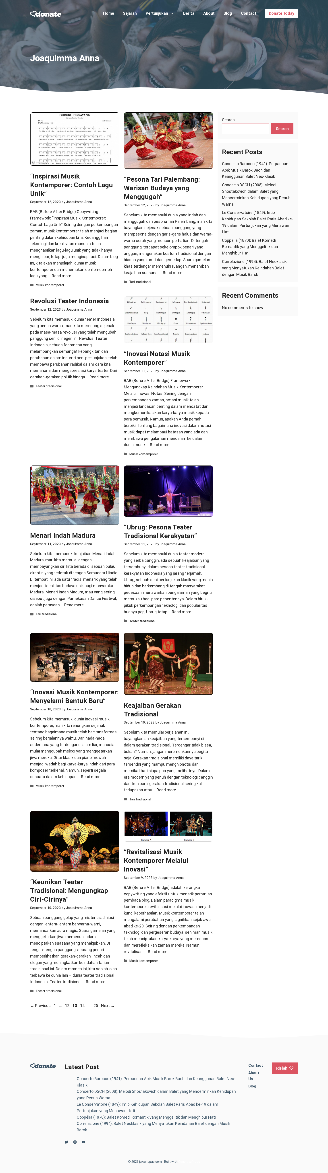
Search (228, 119)
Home (108, 13)
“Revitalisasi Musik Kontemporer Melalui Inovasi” (156, 860)
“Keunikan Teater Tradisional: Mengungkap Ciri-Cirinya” (69, 890)
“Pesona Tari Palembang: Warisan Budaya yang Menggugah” (162, 188)
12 (68, 1005)
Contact (248, 13)
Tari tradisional (140, 282)
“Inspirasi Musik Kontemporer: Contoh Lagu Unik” (71, 184)
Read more (61, 275)
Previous (40, 1005)
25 (96, 1005)
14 (83, 1005)
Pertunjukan (157, 13)
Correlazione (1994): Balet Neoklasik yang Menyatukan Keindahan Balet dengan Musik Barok (254, 268)
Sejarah (130, 13)
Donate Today (281, 13)
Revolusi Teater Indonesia (69, 301)
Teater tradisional (48, 386)
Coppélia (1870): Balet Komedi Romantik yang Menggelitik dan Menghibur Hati (250, 247)
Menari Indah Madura (62, 535)
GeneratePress (189, 1161)
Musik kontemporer (49, 285)
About (209, 13)
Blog (228, 13)
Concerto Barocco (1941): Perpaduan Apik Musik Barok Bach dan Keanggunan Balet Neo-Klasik (255, 170)
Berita (188, 13)
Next (108, 1005)
